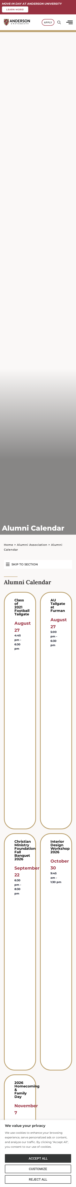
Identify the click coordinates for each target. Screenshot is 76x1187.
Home (8, 544)
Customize (38, 1169)
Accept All (38, 1158)
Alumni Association (32, 544)
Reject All (38, 1179)
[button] (22, 564)
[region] (38, 1153)
